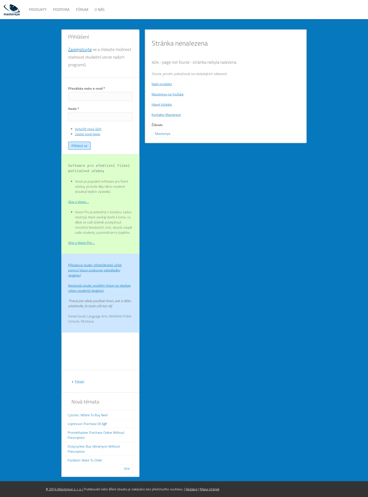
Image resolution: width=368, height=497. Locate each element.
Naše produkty (162, 83)
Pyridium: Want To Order (85, 460)
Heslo (73, 108)
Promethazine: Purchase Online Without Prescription (96, 435)
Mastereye (162, 133)
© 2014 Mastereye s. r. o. (64, 489)
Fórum (82, 9)
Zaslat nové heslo (87, 134)
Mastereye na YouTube (168, 94)
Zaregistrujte (80, 49)
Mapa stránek (209, 489)
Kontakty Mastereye (166, 114)
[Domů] (11, 9)
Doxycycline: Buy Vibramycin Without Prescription (94, 449)
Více (127, 468)
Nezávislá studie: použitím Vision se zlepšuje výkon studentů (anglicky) (99, 288)
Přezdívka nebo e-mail (86, 88)
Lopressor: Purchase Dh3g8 (87, 423)
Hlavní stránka (162, 104)
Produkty (38, 9)
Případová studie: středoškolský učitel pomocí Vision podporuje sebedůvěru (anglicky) (95, 270)
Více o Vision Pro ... (81, 242)
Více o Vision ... (78, 201)
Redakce (192, 489)
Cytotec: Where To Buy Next (88, 415)
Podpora (61, 9)
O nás (100, 9)
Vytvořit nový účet (88, 128)
